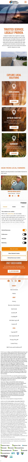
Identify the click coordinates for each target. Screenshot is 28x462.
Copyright (13, 332)
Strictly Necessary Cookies (14, 257)
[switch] (24, 234)
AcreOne (13, 312)
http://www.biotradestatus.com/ (7, 441)
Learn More (14, 101)
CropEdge (13, 316)
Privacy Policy (13, 339)
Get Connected (14, 289)
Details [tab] (14, 206)
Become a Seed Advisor (14, 305)
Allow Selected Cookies (14, 253)
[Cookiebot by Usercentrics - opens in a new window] (20, 203)
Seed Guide (14, 309)
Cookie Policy (10, 213)
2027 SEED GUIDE (15, 271)
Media (14, 293)
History (14, 301)
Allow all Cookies (14, 248)
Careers (13, 324)
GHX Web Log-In (13, 320)
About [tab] (22, 206)
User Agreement (13, 336)
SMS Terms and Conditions (14, 347)
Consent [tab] (5, 206)
